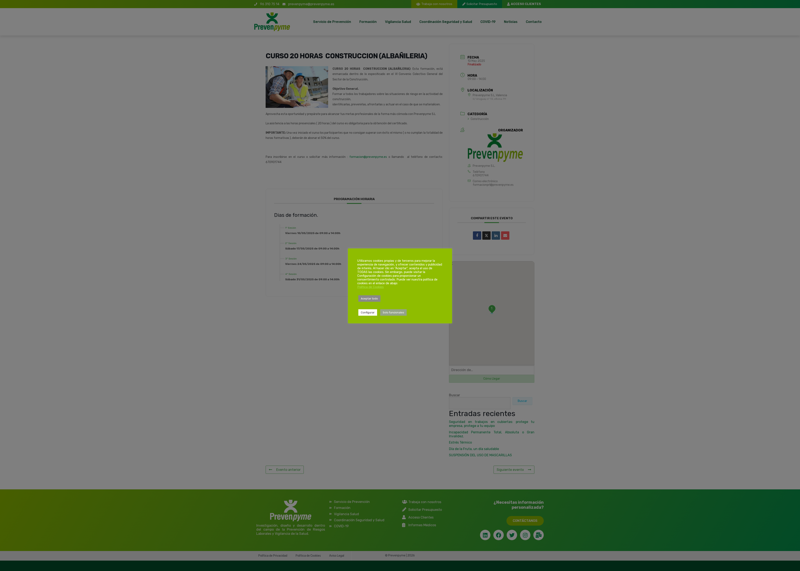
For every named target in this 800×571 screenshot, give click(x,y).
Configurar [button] (368, 312)
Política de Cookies (370, 287)
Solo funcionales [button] (393, 312)
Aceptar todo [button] (369, 298)
